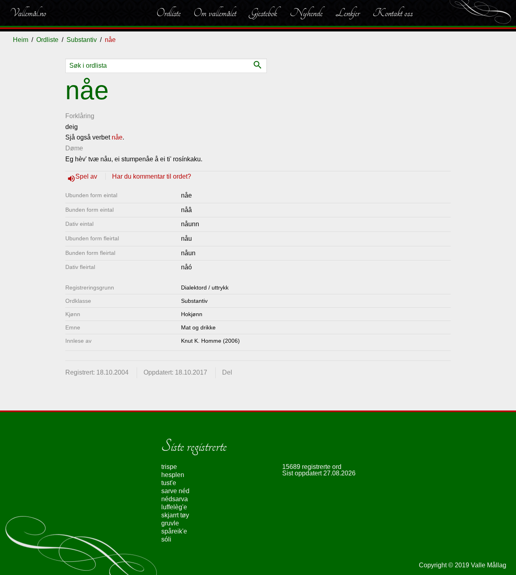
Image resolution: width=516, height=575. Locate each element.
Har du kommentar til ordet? (151, 176)
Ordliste (168, 12)
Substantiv (82, 39)
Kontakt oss (392, 12)
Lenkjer (347, 12)
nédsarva (174, 499)
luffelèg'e (174, 507)
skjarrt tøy (175, 515)
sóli (166, 539)
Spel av (87, 176)
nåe (117, 137)
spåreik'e (174, 531)
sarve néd (175, 490)
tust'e (168, 482)
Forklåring (79, 115)
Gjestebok (263, 12)
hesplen (172, 474)
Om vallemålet (215, 12)
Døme (74, 148)
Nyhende (306, 12)
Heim (20, 39)
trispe (169, 466)
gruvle (170, 523)
